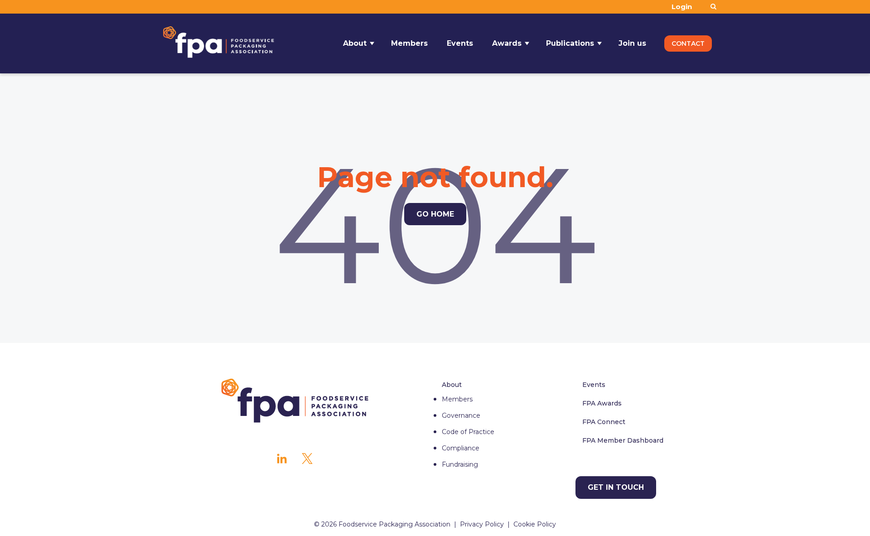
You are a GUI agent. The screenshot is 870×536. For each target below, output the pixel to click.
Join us (632, 43)
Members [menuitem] (457, 399)
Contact (688, 43)
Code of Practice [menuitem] (468, 432)
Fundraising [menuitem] (460, 464)
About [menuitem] (452, 385)
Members (409, 43)
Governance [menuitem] (461, 415)
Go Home (435, 214)
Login (682, 6)
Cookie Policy (534, 524)
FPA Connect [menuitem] (603, 422)
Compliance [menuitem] (460, 448)
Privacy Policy (482, 524)
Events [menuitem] (593, 385)
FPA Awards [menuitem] (602, 403)
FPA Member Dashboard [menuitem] (622, 440)
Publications (570, 43)
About (355, 43)
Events (460, 43)
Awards (507, 43)
